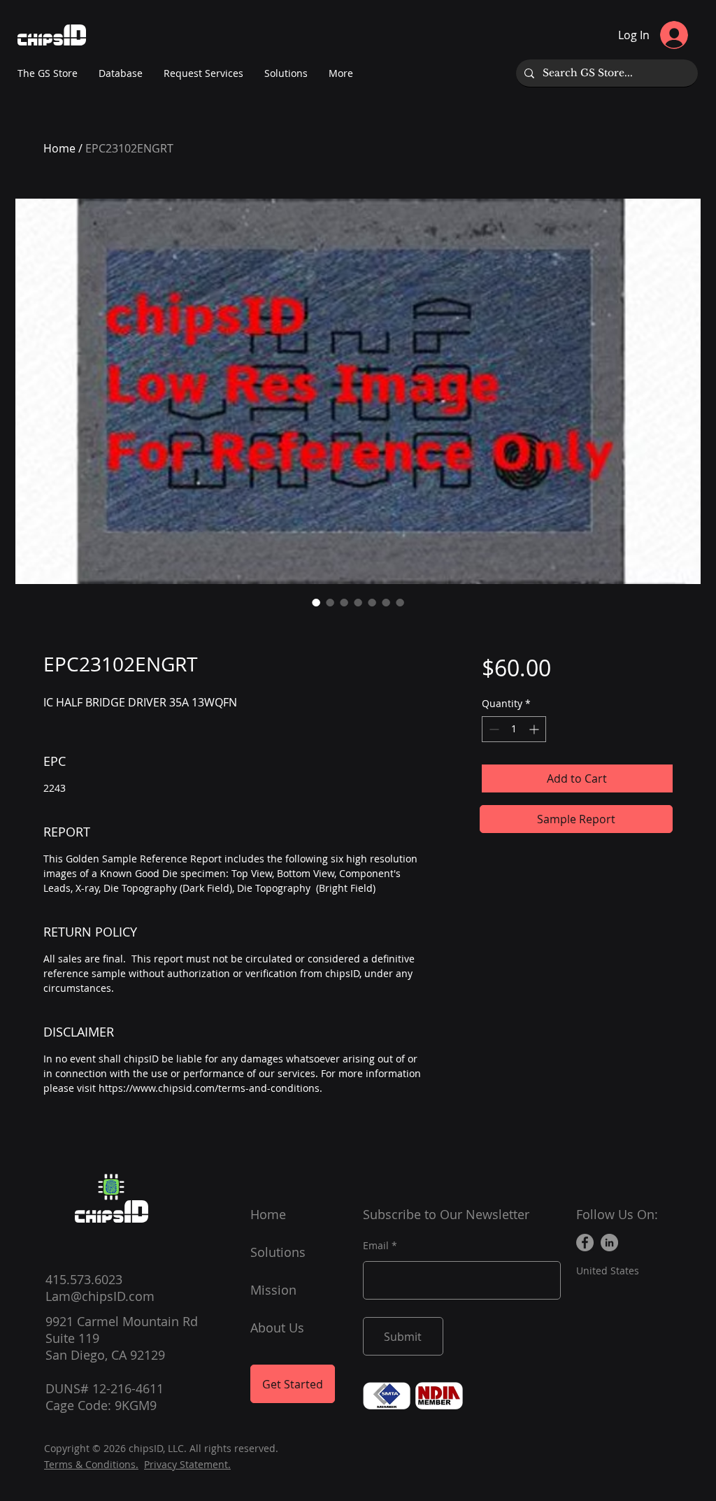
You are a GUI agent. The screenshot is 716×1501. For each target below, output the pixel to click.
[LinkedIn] (609, 1242)
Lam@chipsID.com (100, 1296)
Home (59, 148)
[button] (341, 73)
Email (376, 1246)
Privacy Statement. (187, 1464)
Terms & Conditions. (91, 1464)
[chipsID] (111, 1187)
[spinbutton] (514, 729)
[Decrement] (492, 729)
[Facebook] (585, 1242)
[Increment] (535, 729)
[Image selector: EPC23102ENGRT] (316, 602)
